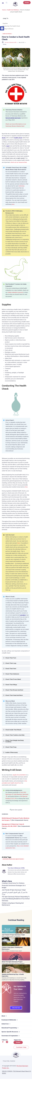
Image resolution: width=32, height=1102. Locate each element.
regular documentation (19, 775)
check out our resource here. (18, 162)
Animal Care (5, 1024)
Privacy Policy (6, 1061)
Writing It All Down (8, 29)
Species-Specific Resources (10, 1031)
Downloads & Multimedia (9, 1020)
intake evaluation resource (15, 292)
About (3, 1016)
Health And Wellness (13, 10)
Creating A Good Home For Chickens (13, 883)
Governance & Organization (10, 1035)
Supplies (5, 23)
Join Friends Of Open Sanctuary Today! (14, 890)
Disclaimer (12, 1061)
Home (4, 10)
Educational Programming (9, 1028)
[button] (2, 28)
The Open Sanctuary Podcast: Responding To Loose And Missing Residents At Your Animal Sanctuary (16, 898)
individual (21, 186)
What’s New (7, 881)
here (13, 204)
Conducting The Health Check (11, 26)
